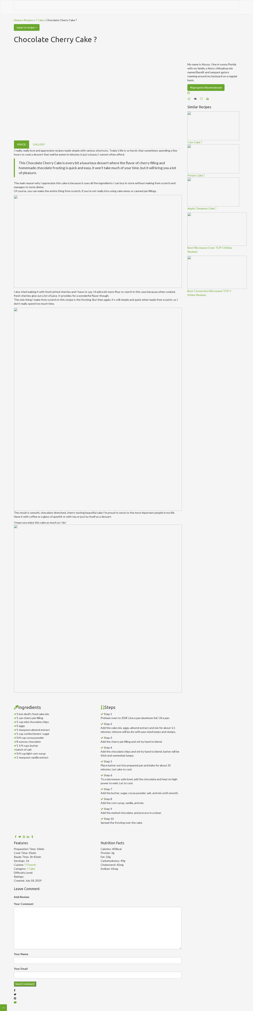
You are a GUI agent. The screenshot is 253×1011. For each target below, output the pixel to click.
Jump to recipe (25, 27)
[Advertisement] (217, 358)
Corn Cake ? (194, 142)
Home (17, 20)
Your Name (21, 954)
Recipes (28, 20)
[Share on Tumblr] (32, 836)
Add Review (21, 897)
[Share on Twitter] (20, 836)
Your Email (21, 968)
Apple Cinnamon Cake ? (201, 208)
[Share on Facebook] (15, 836)
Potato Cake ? (196, 175)
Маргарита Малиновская (206, 87)
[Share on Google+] (24, 836)
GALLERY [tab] (39, 144)
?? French (30, 864)
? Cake (40, 20)
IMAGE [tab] (21, 144)
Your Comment (24, 903)
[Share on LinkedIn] (28, 836)
